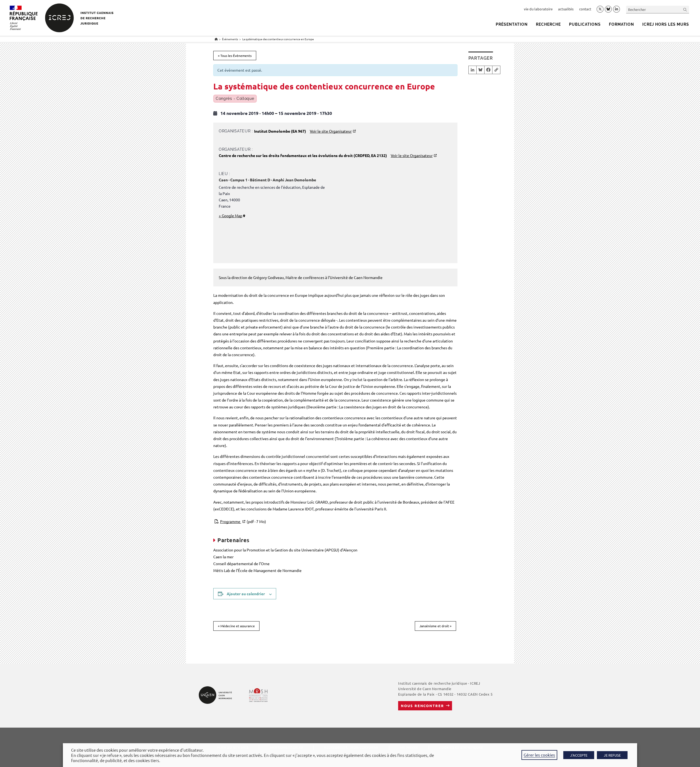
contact (585, 9)
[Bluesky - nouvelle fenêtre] (608, 9)
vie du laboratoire (538, 9)
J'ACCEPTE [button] (578, 755)
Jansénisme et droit (435, 626)
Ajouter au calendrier (246, 593)
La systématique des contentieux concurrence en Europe (278, 39)
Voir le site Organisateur (331, 131)
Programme (243, 521)
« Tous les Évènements (235, 55)
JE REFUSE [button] (612, 755)
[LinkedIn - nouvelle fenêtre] (616, 9)
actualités (566, 9)
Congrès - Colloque (235, 98)
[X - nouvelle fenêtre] (600, 9)
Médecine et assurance (236, 626)
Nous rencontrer (422, 705)
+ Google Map (230, 215)
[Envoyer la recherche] (685, 9)
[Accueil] (216, 39)
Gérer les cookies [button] (539, 754)
